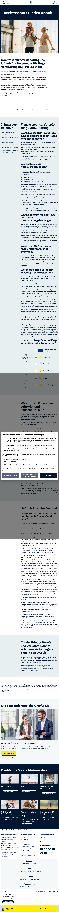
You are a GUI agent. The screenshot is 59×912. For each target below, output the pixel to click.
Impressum (39, 464)
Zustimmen (48, 475)
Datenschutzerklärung (10, 461)
